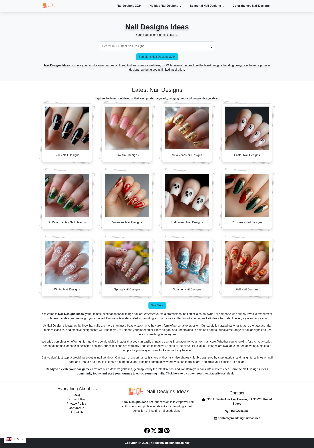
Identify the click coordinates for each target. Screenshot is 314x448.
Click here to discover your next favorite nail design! (201, 373)
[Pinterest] (167, 430)
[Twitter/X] (154, 430)
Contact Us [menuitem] (76, 408)
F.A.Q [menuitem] (76, 394)
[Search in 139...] (210, 46)
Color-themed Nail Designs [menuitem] (251, 5)
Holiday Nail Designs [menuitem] (164, 5)
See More (157, 305)
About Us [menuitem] (77, 412)
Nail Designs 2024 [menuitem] (129, 5)
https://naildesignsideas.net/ (170, 442)
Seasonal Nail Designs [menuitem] (205, 5)
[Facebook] (147, 430)
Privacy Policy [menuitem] (76, 403)
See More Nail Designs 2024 (157, 56)
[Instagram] (160, 430)
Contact (237, 392)
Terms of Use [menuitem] (76, 399)
